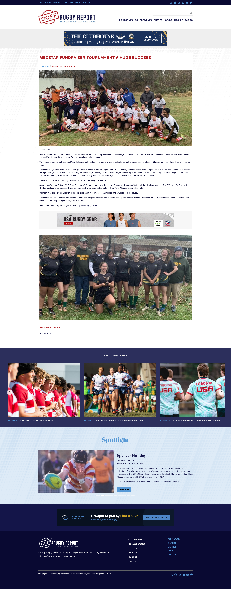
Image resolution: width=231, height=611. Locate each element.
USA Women (128, 463)
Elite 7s (158, 20)
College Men (126, 20)
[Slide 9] (133, 495)
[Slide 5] (115, 495)
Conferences (45, 3)
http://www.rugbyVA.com (87, 205)
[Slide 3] (120, 317)
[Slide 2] (115, 317)
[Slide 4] (111, 495)
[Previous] (9, 392)
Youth (72, 66)
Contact (87, 3)
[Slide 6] (120, 495)
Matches (57, 3)
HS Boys (168, 20)
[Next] (221, 392)
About (78, 3)
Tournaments (45, 333)
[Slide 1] (111, 317)
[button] (50, 277)
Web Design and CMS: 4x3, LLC (104, 574)
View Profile (124, 490)
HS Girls (178, 20)
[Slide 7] (124, 495)
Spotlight (68, 3)
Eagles (188, 20)
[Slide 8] (128, 495)
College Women (143, 20)
